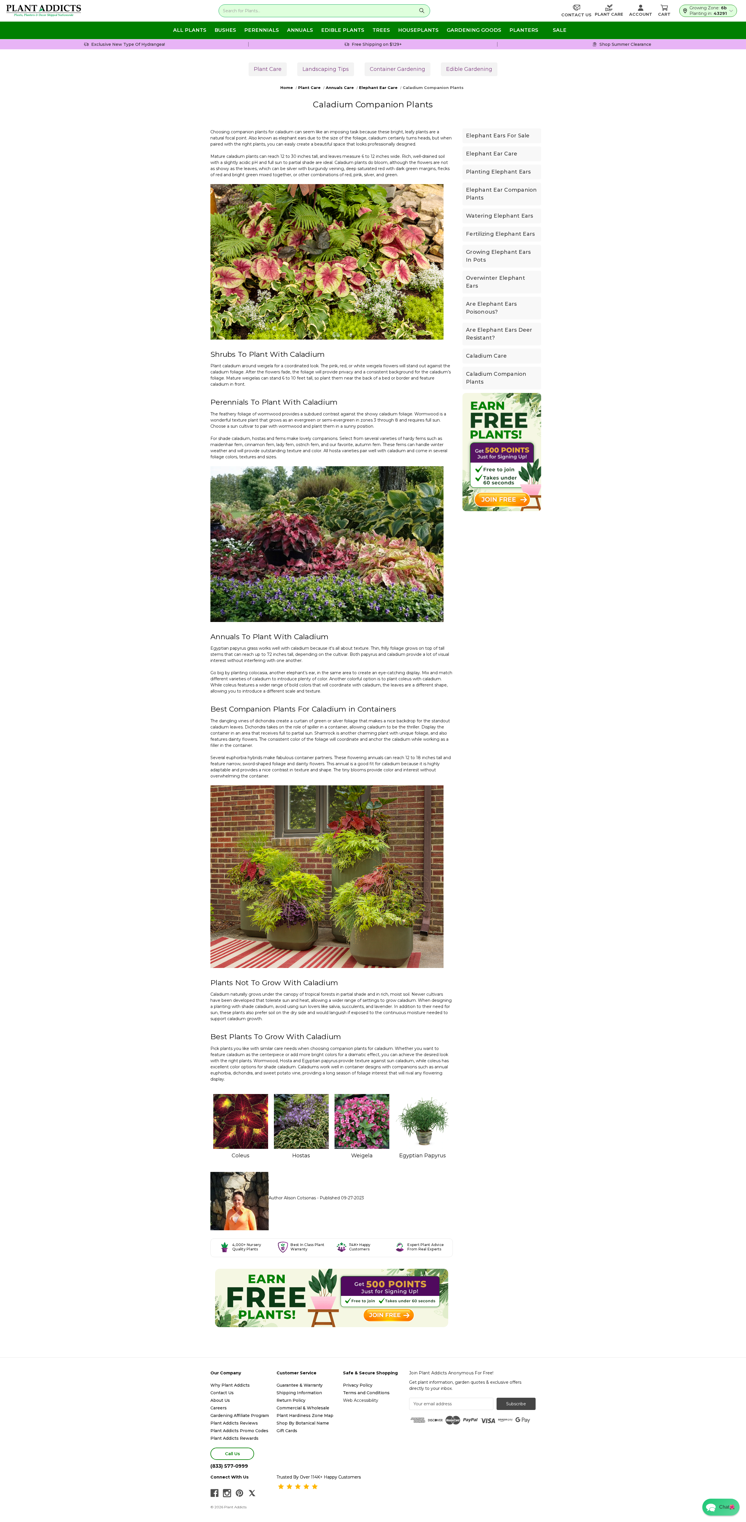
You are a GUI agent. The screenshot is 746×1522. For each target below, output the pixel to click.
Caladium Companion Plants (496, 378)
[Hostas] (301, 1121)
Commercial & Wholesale (303, 1408)
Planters (523, 30)
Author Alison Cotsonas (293, 1198)
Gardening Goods (474, 30)
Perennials (261, 30)
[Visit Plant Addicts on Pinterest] (239, 1493)
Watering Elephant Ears (499, 216)
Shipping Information (299, 1392)
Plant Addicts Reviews (234, 1423)
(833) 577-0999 (229, 1466)
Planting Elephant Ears (498, 172)
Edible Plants (342, 30)
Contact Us (222, 1392)
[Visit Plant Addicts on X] (252, 1493)
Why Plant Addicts (230, 1385)
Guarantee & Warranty (300, 1385)
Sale (559, 30)
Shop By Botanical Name (303, 1423)
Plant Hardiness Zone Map (305, 1415)
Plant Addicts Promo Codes (239, 1430)
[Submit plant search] (422, 11)
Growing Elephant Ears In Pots (498, 256)
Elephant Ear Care (491, 154)
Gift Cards (287, 1430)
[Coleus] (240, 1121)
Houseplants (418, 30)
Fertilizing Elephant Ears (500, 234)
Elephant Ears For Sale (498, 135)
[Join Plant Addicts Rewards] (331, 1298)
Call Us (232, 1453)
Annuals (300, 30)
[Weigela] (362, 1121)
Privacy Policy (357, 1385)
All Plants (189, 30)
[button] (721, 1507)
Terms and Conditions (366, 1392)
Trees (381, 30)
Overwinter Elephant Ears (495, 282)
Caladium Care (486, 356)
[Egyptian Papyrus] (422, 1121)
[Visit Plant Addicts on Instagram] (227, 1493)
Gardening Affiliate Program (239, 1415)
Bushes (225, 30)
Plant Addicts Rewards (234, 1438)
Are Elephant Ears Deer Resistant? (499, 334)
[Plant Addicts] (43, 11)
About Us (220, 1400)
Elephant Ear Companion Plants (501, 194)
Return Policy (291, 1400)
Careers (218, 1408)
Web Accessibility (360, 1400)
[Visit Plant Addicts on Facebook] (214, 1493)
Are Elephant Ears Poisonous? (491, 308)
